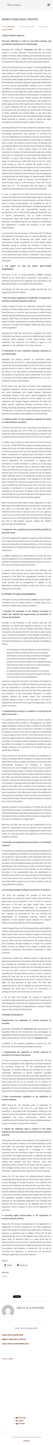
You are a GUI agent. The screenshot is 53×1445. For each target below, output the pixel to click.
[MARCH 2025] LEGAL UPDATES (14, 1339)
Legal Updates (7, 29)
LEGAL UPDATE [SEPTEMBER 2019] (15, 1344)
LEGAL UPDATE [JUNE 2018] (12, 1335)
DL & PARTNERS (9, 26)
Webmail (26, 1441)
